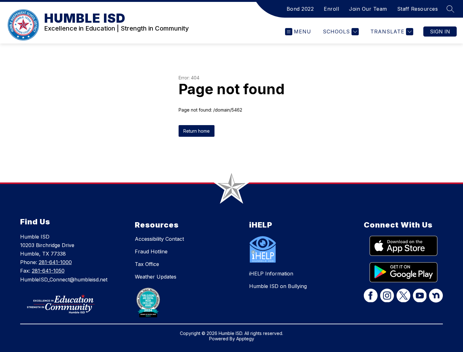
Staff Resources (417, 9)
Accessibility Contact (159, 239)
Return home (196, 131)
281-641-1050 (48, 271)
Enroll (331, 9)
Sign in (440, 31)
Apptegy (245, 338)
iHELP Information (271, 273)
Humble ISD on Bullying (278, 286)
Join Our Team (368, 9)
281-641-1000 (55, 262)
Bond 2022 (300, 9)
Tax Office (147, 264)
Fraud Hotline (151, 251)
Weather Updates (155, 277)
